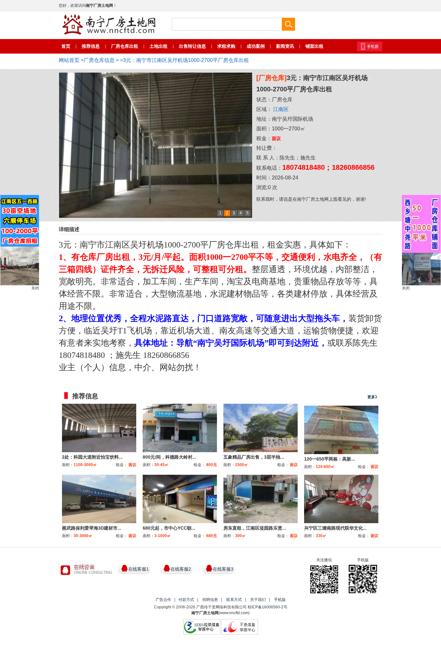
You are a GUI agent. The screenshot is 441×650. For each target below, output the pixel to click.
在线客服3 (223, 569)
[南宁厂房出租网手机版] (369, 46)
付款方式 (186, 599)
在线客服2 (180, 569)
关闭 (35, 288)
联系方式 (234, 599)
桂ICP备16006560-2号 (267, 607)
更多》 (373, 397)
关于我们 (258, 599)
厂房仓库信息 (99, 60)
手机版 (280, 599)
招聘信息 (210, 599)
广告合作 (163, 599)
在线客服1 (138, 569)
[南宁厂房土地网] (108, 25)
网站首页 (69, 60)
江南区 (281, 109)
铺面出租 (314, 46)
